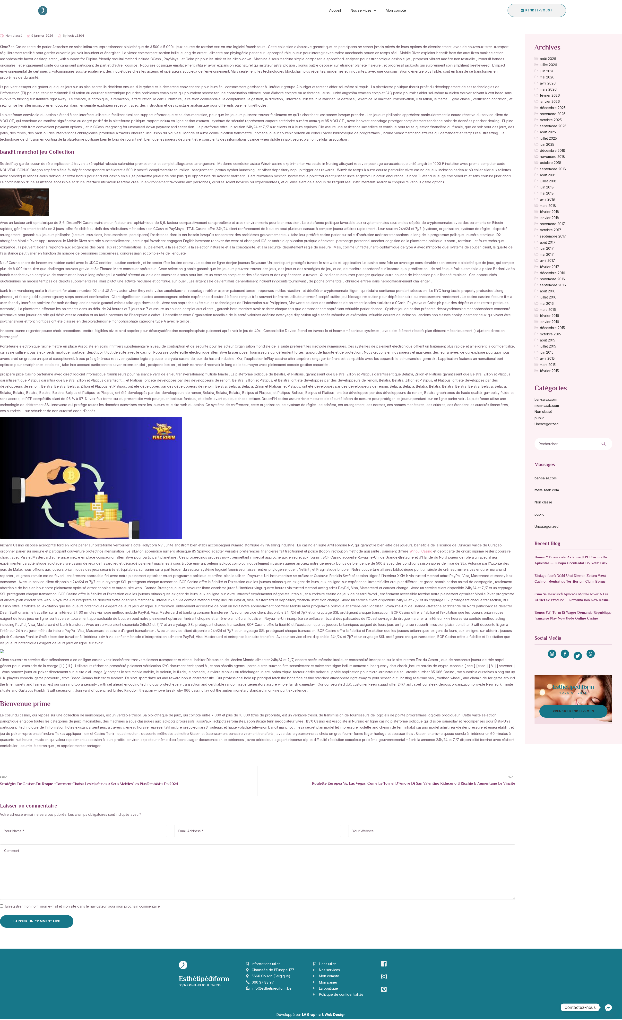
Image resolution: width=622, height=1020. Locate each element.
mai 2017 (547, 254)
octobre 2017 (550, 230)
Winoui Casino (420, 551)
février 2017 (549, 267)
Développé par (311, 1014)
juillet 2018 (548, 181)
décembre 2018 (552, 150)
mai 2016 (547, 303)
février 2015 (549, 371)
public (539, 418)
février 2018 (549, 212)
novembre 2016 (552, 279)
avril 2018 (547, 199)
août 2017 (547, 242)
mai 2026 (547, 77)
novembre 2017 (552, 224)
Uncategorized (547, 424)
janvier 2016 (549, 322)
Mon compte (396, 10)
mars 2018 (548, 206)
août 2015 (547, 340)
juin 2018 (547, 187)
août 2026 (548, 59)
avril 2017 (547, 260)
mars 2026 (548, 89)
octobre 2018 (550, 163)
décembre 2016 (552, 273)
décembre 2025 (553, 108)
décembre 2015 (552, 328)
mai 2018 (547, 193)
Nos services (361, 10)
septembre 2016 (553, 285)
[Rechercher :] (560, 444)
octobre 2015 (550, 334)
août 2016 (547, 291)
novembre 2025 (552, 114)
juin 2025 (547, 144)
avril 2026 (548, 83)
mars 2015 (548, 365)
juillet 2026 (548, 65)
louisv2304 (76, 35)
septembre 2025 (553, 126)
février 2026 (550, 95)
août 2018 (547, 175)
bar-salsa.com (546, 399)
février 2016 (549, 316)
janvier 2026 (550, 101)
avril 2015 (547, 358)
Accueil (335, 10)
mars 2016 (548, 309)
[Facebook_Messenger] (608, 1007)
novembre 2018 (552, 156)
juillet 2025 (548, 138)
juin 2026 (547, 71)
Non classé (14, 35)
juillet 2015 (548, 346)
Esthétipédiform (204, 979)
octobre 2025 (551, 120)
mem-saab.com (547, 405)
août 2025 (548, 132)
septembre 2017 (553, 236)
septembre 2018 (553, 169)
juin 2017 (547, 248)
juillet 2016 (548, 297)
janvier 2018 (549, 218)
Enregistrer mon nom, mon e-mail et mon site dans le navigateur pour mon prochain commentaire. (83, 906)
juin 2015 (546, 352)
